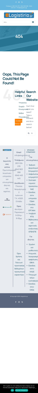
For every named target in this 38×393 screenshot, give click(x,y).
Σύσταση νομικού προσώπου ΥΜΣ (32, 184)
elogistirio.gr (24, 296)
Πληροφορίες (24, 117)
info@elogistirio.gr (22, 7)
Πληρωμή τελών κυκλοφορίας (32, 277)
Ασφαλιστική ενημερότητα (32, 175)
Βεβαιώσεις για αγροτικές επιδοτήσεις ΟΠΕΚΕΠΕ (32, 225)
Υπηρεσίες (23, 103)
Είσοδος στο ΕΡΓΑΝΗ (32, 207)
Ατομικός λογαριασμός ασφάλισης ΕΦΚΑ (32, 258)
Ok (12, 390)
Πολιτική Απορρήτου (21, 390)
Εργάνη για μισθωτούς (32, 247)
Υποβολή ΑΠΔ (32, 215)
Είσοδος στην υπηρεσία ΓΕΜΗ (32, 197)
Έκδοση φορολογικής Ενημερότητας (32, 168)
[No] (36, 388)
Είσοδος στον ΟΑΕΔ (32, 287)
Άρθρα (21, 113)
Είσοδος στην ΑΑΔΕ (32, 268)
